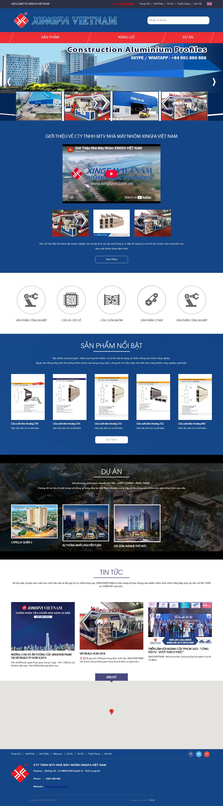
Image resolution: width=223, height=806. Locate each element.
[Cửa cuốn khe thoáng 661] (195, 397)
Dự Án (187, 37)
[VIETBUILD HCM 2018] (111, 626)
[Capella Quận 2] (34, 521)
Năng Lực (126, 37)
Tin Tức (170, 4)
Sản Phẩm (50, 37)
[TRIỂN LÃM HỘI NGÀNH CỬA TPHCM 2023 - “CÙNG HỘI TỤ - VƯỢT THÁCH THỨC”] (180, 623)
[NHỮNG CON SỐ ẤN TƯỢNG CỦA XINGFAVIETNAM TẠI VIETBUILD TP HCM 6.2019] (43, 626)
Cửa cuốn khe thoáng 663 (150, 424)
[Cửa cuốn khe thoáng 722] (111, 397)
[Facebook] (191, 754)
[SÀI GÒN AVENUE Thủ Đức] (137, 523)
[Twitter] (199, 754)
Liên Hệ (198, 4)
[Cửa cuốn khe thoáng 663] (153, 397)
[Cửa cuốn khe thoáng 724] (28, 397)
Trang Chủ (144, 4)
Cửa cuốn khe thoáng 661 (191, 424)
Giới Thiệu (158, 4)
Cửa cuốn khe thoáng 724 (24, 424)
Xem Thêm (111, 259)
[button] (102, 119)
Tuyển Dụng (183, 4)
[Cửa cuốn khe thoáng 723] (70, 397)
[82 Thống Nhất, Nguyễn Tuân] (86, 522)
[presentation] (9, 81)
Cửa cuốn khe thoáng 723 (66, 424)
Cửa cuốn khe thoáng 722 (108, 424)
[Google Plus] (207, 754)
